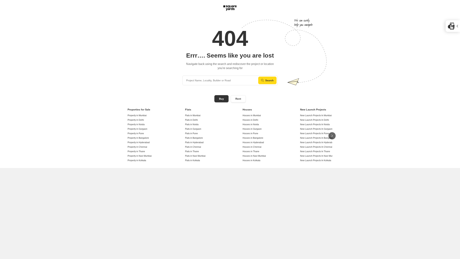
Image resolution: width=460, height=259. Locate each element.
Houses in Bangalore (253, 138)
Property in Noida (136, 124)
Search (269, 80)
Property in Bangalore (138, 138)
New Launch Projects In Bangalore (317, 138)
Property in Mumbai (137, 115)
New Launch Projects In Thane (315, 151)
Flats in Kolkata (192, 160)
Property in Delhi (136, 120)
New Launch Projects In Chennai (316, 147)
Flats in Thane (192, 151)
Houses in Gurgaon (252, 129)
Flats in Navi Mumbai (195, 156)
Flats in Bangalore (194, 138)
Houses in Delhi (250, 120)
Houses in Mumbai (252, 115)
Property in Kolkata (137, 160)
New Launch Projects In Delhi (314, 120)
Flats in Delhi (191, 120)
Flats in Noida (192, 124)
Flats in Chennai (193, 147)
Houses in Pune (250, 133)
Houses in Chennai (252, 147)
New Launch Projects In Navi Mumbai (318, 156)
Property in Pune (136, 133)
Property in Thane (136, 151)
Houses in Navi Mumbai (254, 156)
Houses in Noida (251, 124)
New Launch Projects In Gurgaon (316, 129)
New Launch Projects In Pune (314, 133)
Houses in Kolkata (251, 160)
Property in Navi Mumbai (140, 156)
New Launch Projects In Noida (315, 124)
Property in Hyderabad (139, 142)
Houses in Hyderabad (253, 142)
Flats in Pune (191, 133)
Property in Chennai (137, 147)
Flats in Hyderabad (194, 142)
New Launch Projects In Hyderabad (317, 142)
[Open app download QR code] (453, 26)
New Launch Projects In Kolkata (315, 160)
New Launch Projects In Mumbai (316, 115)
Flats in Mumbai (193, 115)
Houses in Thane (251, 151)
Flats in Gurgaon (193, 129)
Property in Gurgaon (137, 129)
